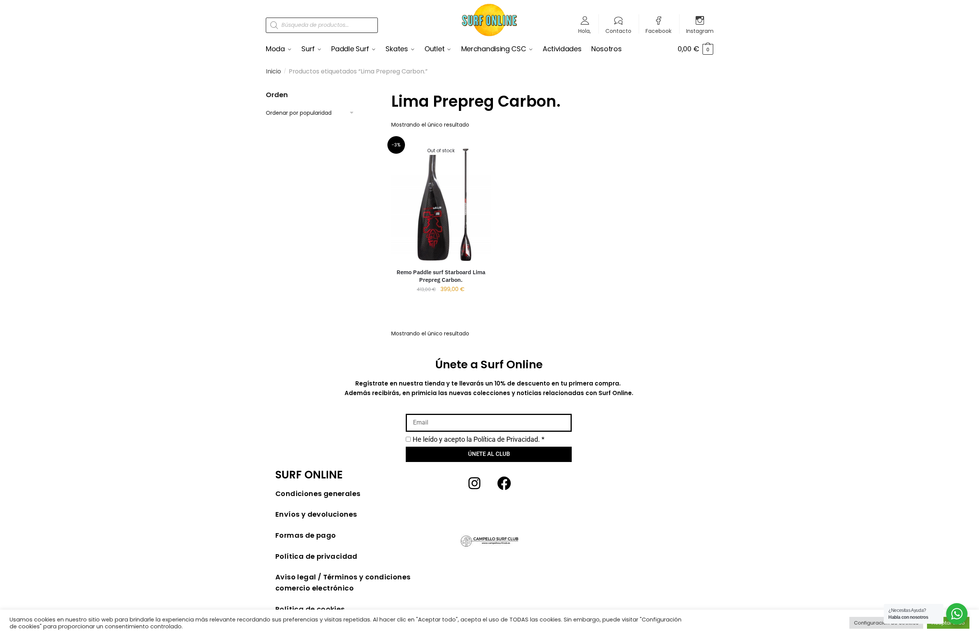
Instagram (700, 30)
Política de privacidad (316, 556)
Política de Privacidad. (506, 439)
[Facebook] (504, 483)
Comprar (441, 304)
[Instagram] (474, 483)
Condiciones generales (317, 493)
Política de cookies (310, 609)
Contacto (618, 30)
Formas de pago (305, 535)
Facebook (659, 30)
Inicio (273, 71)
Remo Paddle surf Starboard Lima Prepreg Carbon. (441, 275)
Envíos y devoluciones (316, 514)
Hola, (584, 30)
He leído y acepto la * (479, 439)
